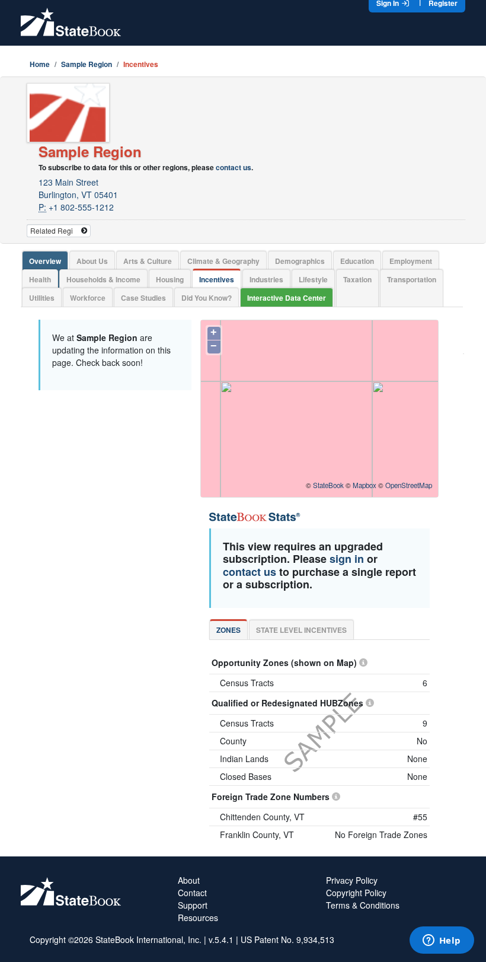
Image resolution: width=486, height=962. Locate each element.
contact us (233, 167)
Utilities (42, 297)
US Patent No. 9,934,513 (287, 939)
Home (40, 64)
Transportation (411, 279)
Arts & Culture (147, 261)
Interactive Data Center (286, 297)
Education (357, 261)
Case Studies (143, 297)
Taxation (357, 279)
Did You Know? (206, 297)
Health (40, 279)
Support (192, 905)
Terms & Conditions (362, 905)
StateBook (328, 485)
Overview (45, 261)
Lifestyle (313, 279)
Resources (198, 917)
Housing (170, 279)
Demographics (300, 261)
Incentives (216, 279)
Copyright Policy (356, 893)
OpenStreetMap (408, 485)
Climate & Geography (223, 261)
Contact (192, 893)
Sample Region (86, 64)
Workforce (87, 297)
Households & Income (103, 279)
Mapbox (364, 485)
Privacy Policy (352, 880)
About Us (92, 261)
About (189, 880)
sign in (347, 558)
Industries (266, 279)
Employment (410, 261)
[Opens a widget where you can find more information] (441, 941)
